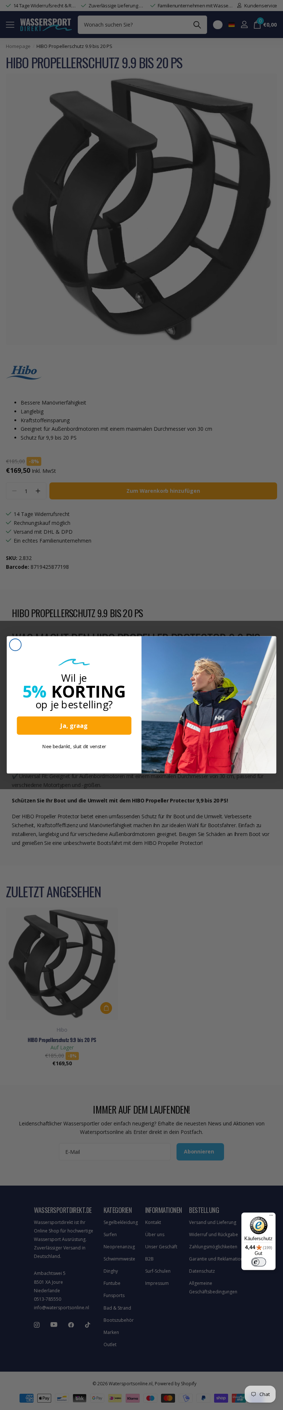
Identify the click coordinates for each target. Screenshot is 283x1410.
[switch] (258, 1262)
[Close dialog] (15, 645)
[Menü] (271, 1217)
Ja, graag (74, 726)
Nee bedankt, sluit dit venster (74, 746)
